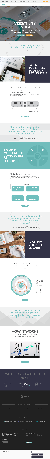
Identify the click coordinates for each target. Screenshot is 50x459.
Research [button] (19, 4)
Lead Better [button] (25, 299)
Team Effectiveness (19, 408)
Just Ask (41, 384)
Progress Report (42, 421)
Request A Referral (27, 385)
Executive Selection (30, 408)
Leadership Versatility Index (10, 421)
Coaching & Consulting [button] (22, 1)
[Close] (48, 454)
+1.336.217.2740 (5, 439)
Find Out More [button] (25, 361)
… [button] (26, 3)
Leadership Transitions (42, 408)
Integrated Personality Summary (26, 421)
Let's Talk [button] (45, 1)
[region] (25, 454)
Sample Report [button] (21, 35)
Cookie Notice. (16, 454)
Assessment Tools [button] (14, 1)
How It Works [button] (16, 4)
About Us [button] (34, 1)
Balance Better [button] (25, 205)
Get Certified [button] (23, 4)
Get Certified (11, 384)
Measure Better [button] (25, 116)
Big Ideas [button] (29, 1)
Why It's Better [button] (10, 4)
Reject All (37, 454)
